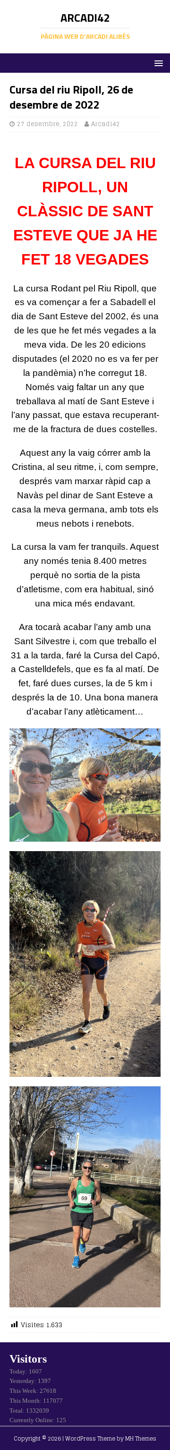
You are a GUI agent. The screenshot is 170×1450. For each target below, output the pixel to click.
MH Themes (140, 1438)
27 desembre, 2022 (47, 124)
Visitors (28, 1359)
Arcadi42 (105, 124)
